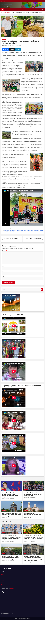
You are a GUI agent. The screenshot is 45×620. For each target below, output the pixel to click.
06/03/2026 (27, 517)
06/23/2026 (5, 517)
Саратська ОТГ (5, 231)
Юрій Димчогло (14, 231)
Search (42, 289)
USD (8, 613)
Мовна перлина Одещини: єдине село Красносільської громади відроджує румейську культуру (11, 515)
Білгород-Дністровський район (10, 230)
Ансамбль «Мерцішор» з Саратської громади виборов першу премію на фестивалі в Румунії (33, 494)
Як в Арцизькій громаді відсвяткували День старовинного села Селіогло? (32, 515)
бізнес (25, 532)
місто (25, 553)
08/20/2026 (5, 560)
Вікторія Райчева (20, 230)
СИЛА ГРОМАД (7, 4)
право (3, 532)
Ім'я (3, 266)
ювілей (9, 231)
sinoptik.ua (12, 588)
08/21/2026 (5, 541)
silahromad (12, 45)
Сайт (3, 276)
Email (3, 271)
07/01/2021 (5, 45)
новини (3, 553)
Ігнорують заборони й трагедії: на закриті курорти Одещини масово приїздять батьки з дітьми (10, 558)
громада (31, 230)
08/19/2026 (27, 562)
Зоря (35, 230)
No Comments (18, 45)
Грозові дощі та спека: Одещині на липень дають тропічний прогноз (11, 239)
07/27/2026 (5, 498)
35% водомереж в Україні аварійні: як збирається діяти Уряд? (33, 239)
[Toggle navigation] (6, 9)
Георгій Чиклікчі (27, 230)
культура (4, 39)
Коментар (4, 250)
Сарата (41, 230)
